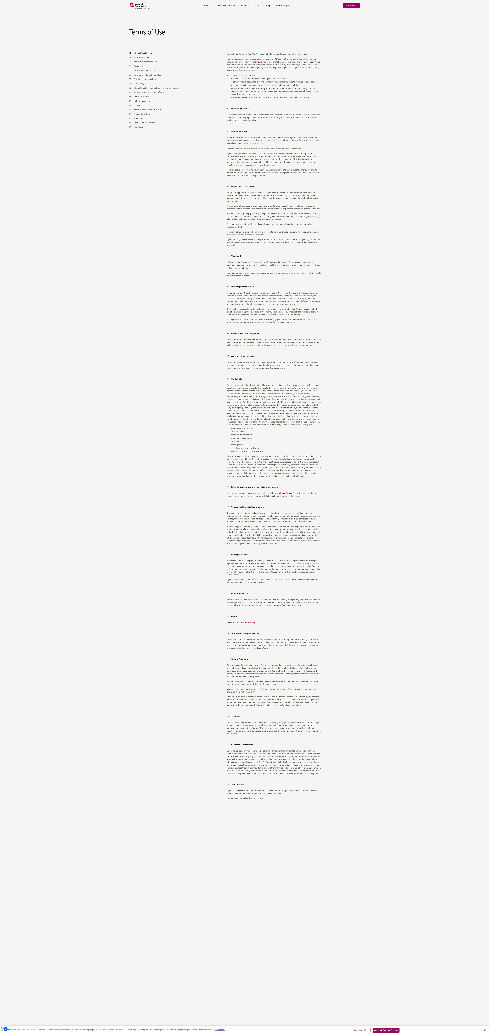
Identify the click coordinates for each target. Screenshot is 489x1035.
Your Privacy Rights (361, 1030)
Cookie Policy (220, 1029)
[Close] (485, 1030)
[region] (244, 1030)
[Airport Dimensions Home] (139, 5)
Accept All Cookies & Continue (386, 1030)
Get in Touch (351, 5)
